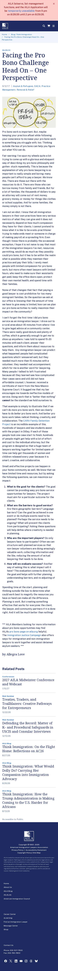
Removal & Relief (25, 90)
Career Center (10, 914)
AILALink (7, 895)
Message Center (11, 926)
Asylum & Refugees (23, 86)
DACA (37, 86)
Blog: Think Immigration (21, 34)
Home (4, 34)
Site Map (37, 853)
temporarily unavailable (21, 10)
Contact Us (8, 945)
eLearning (8, 918)
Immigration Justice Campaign (24, 635)
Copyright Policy (24, 853)
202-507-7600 (16, 950)
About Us (8, 887)
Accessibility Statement (36, 850)
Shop (6, 929)
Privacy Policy (17, 850)
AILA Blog (8, 891)
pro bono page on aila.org (23, 631)
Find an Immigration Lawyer (16, 922)
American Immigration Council (17, 899)
